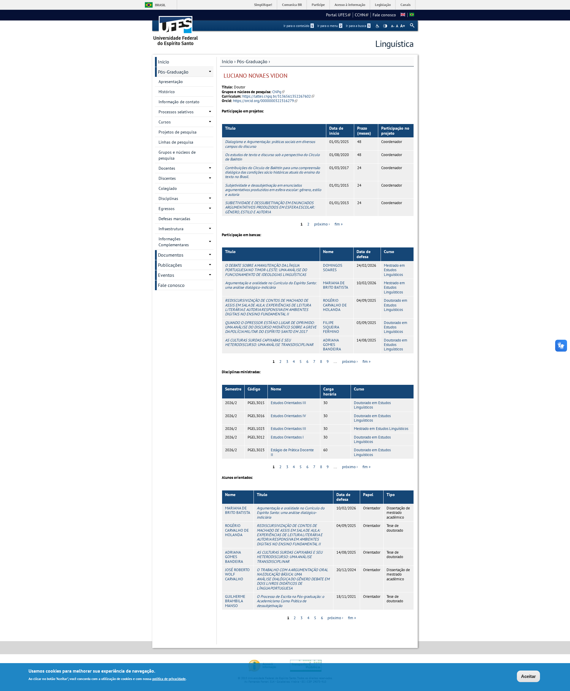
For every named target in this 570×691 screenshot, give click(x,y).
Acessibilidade (378, 26)
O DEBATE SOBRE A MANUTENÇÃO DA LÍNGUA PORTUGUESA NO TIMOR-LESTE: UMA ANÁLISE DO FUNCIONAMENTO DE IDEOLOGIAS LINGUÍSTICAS (266, 270)
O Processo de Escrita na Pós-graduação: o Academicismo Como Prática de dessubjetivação (290, 601)
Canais (405, 4)
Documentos (170, 255)
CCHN (361, 15)
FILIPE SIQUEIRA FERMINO (331, 327)
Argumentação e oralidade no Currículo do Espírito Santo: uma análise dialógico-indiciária (270, 285)
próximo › (322, 224)
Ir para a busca (358, 26)
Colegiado (168, 188)
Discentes (167, 178)
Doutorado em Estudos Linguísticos (395, 305)
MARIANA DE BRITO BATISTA (335, 285)
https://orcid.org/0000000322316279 (265, 100)
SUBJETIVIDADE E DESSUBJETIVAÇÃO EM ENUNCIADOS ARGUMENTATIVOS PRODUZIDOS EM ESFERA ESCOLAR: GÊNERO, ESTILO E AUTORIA (270, 207)
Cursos (165, 122)
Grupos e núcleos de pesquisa (177, 155)
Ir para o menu (329, 26)
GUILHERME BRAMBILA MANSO (235, 601)
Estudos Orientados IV (288, 415)
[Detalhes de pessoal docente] (402, 15)
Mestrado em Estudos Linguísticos (394, 270)
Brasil (160, 5)
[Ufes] (175, 28)
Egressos (167, 208)
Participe (318, 4)
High (385, 26)
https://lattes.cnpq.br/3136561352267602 (278, 96)
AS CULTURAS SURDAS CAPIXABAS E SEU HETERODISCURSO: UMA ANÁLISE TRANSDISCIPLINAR (269, 342)
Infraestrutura (171, 228)
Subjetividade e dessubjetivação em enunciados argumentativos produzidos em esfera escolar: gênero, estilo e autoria (273, 190)
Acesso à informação (350, 4)
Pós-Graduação (252, 61)
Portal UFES (338, 15)
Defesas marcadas (174, 218)
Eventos (166, 275)
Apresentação (171, 81)
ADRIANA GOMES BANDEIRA (332, 345)
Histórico (167, 91)
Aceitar (528, 676)
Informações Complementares (174, 241)
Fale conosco (384, 15)
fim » (339, 224)
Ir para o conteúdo (298, 26)
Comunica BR (292, 4)
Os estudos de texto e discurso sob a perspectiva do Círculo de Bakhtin (272, 157)
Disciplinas (168, 198)
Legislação (383, 4)
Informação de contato (179, 101)
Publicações (170, 265)
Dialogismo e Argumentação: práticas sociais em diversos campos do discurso (270, 144)
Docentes (167, 168)
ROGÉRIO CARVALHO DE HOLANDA (335, 305)
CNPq (278, 91)
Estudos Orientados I (287, 437)
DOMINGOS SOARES (332, 267)
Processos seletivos (176, 112)
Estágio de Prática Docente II (292, 452)
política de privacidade (169, 678)
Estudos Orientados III (288, 402)
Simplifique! (263, 4)
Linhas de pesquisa (176, 142)
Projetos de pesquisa (178, 132)
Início (227, 61)
